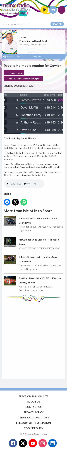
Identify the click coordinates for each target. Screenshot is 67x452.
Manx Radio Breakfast (33, 41)
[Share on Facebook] (7, 202)
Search (57, 23)
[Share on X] (15, 202)
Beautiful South (15, 56)
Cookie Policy (33, 428)
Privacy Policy (33, 412)
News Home (16, 72)
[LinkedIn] (52, 443)
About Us (33, 401)
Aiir (45, 434)
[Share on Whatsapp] (23, 202)
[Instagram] (42, 443)
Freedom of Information (33, 422)
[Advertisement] (33, 339)
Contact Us (33, 406)
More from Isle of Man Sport (25, 78)
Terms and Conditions (33, 417)
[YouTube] (33, 443)
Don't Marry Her (33, 56)
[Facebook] (13, 443)
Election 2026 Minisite (33, 396)
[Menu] (61, 10)
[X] (23, 443)
